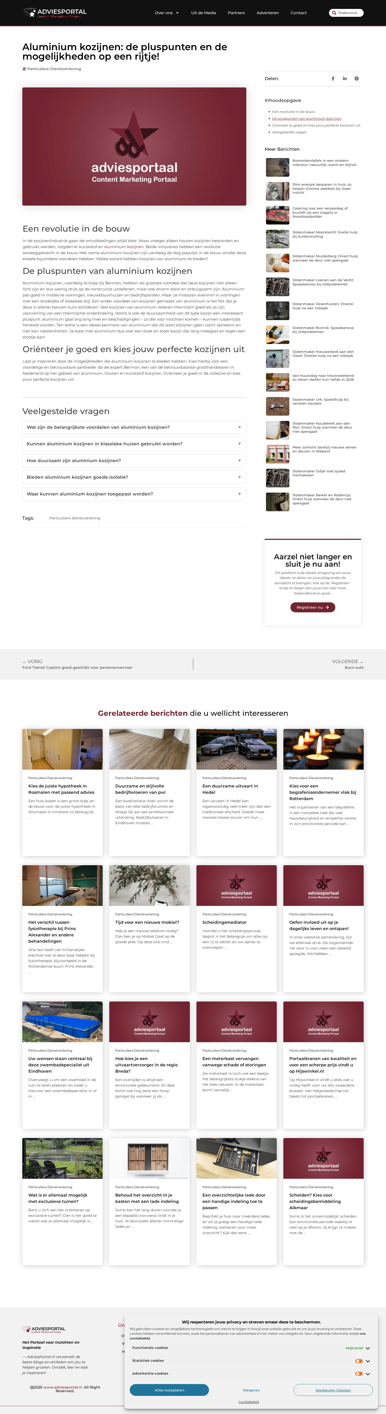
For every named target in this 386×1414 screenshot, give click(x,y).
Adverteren (268, 12)
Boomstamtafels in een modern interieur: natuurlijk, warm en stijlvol (324, 162)
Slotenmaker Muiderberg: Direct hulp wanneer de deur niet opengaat (325, 258)
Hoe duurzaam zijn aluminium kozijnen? (134, 460)
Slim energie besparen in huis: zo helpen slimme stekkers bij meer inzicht (322, 188)
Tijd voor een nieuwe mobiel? (147, 922)
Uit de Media (203, 12)
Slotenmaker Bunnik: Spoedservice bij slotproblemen (323, 330)
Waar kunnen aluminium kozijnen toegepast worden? (134, 494)
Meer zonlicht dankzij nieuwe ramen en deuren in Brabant (325, 449)
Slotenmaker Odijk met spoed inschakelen (319, 473)
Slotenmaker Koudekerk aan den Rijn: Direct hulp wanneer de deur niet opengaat (322, 427)
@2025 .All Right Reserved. (65, 1389)
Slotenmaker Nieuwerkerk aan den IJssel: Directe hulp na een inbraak (323, 353)
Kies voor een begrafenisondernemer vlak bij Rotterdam (322, 792)
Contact (299, 12)
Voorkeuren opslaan (333, 1390)
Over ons (164, 12)
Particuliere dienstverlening (54, 68)
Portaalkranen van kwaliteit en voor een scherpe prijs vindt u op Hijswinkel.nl (323, 1065)
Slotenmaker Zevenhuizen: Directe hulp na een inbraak (323, 306)
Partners (236, 12)
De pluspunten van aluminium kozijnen (306, 118)
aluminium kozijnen (124, 246)
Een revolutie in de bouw (293, 111)
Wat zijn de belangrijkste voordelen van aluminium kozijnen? (134, 427)
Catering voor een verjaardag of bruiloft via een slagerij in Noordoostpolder (320, 212)
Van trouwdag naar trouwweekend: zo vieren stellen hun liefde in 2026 (323, 377)
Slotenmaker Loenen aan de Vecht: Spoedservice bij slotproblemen (323, 282)
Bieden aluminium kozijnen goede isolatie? (134, 477)
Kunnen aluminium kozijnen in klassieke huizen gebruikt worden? (134, 443)
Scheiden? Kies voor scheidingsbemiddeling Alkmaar (315, 1201)
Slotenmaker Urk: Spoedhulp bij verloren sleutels (320, 401)
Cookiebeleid (248, 1402)
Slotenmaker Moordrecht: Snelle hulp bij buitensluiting (325, 234)
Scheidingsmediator (224, 922)
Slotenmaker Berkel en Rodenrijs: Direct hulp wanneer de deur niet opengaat (322, 499)
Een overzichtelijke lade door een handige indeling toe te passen (233, 1201)
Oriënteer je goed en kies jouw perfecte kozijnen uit (316, 125)
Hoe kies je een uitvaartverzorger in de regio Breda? (146, 1065)
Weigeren (251, 1390)
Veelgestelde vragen (289, 132)
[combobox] (346, 13)
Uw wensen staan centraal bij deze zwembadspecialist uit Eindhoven (60, 1065)
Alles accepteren (169, 1390)
